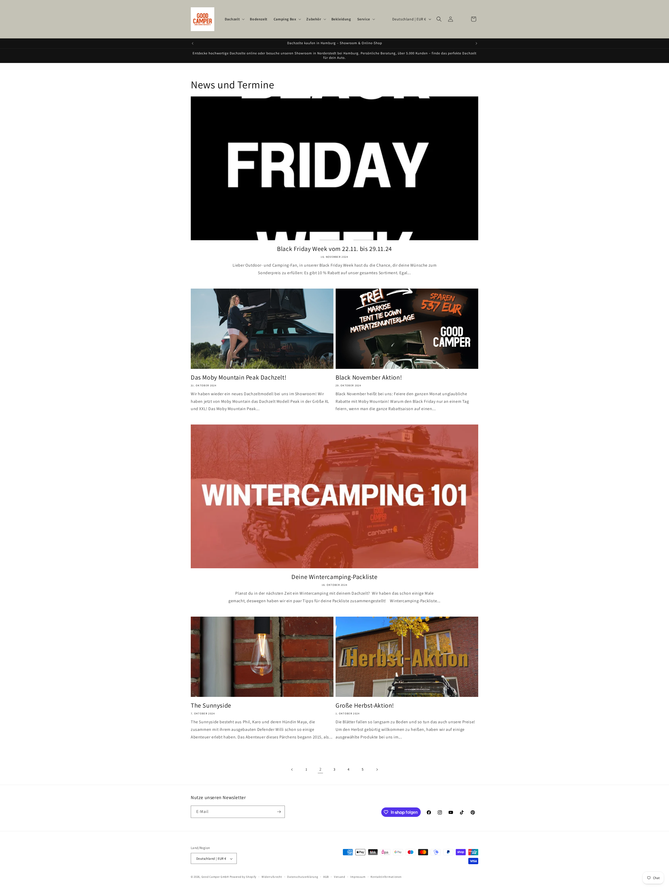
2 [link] (320, 769)
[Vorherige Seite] (292, 769)
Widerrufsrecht (272, 877)
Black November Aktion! (369, 377)
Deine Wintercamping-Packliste (334, 577)
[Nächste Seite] (377, 769)
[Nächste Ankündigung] (476, 43)
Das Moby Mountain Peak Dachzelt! (238, 377)
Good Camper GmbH (215, 877)
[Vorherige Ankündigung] (192, 43)
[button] (234, 19)
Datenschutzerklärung (302, 877)
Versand (339, 877)
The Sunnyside (211, 705)
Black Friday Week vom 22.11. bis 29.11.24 (334, 249)
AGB (326, 877)
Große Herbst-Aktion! (365, 705)
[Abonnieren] (279, 812)
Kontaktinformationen (386, 877)
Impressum (357, 877)
